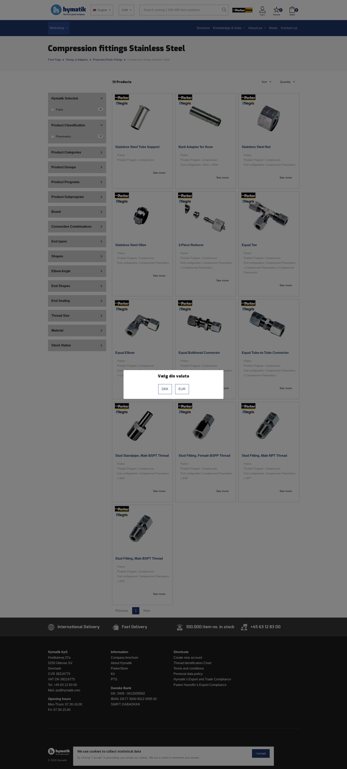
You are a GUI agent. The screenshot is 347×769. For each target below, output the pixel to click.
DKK (165, 389)
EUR (182, 389)
